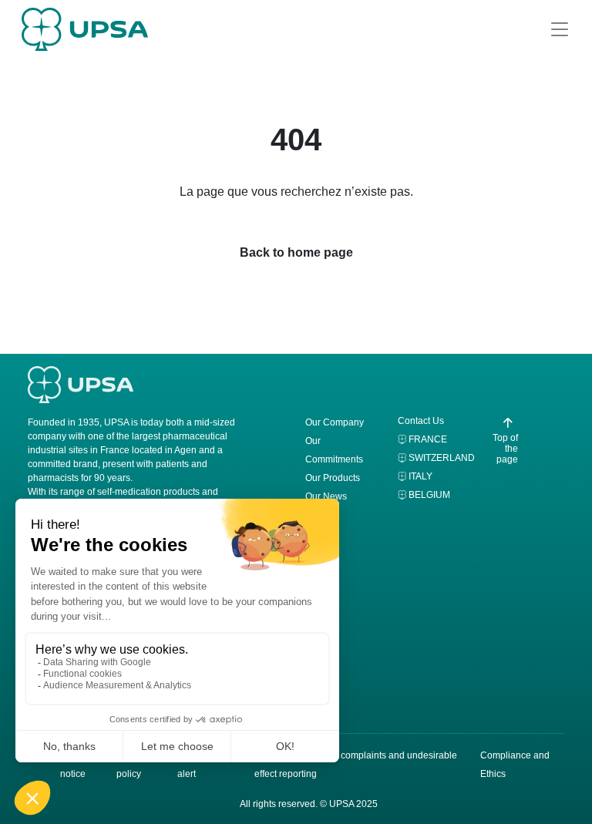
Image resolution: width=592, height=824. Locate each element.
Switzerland (442, 457)
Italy (420, 476)
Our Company (334, 422)
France (428, 439)
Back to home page (296, 252)
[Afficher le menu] (559, 29)
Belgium (429, 494)
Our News (326, 496)
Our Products (332, 478)
